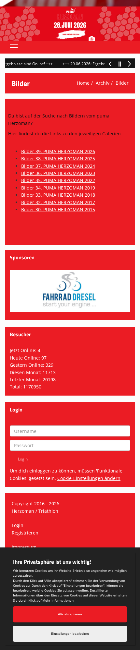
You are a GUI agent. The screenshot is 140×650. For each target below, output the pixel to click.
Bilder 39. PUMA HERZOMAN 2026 (58, 151)
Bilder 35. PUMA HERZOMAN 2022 (58, 180)
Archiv (102, 83)
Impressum (24, 547)
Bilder (122, 83)
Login (17, 525)
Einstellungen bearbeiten (70, 633)
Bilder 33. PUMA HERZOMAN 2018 (58, 195)
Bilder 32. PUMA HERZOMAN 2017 (58, 202)
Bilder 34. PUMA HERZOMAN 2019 (58, 188)
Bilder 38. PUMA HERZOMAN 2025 (58, 158)
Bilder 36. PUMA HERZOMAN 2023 (58, 173)
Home (83, 83)
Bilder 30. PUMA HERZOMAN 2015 (58, 209)
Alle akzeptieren (70, 614)
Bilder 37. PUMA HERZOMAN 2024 (58, 166)
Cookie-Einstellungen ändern (88, 478)
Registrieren (25, 533)
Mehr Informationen (58, 600)
